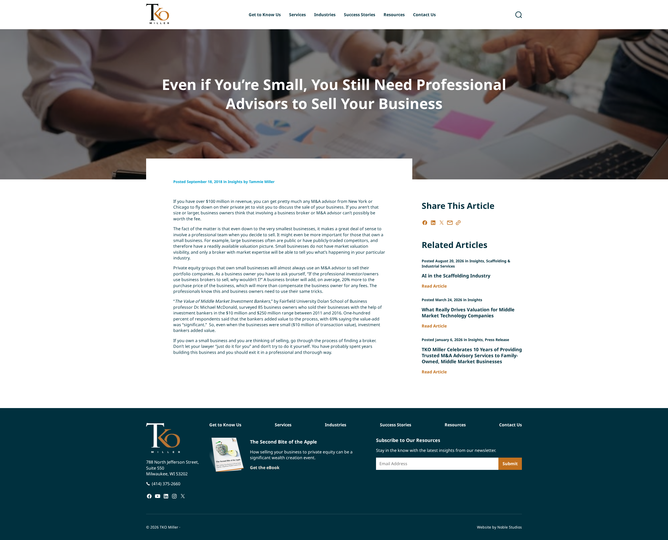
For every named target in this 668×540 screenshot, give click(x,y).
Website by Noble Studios (499, 527)
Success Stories (359, 15)
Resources (394, 15)
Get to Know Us (265, 15)
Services (297, 15)
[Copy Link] (458, 223)
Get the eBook (264, 467)
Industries (325, 15)
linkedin (166, 496)
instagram (174, 496)
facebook (149, 496)
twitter (183, 496)
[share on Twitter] (441, 223)
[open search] (518, 14)
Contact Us (424, 15)
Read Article (434, 286)
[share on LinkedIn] (433, 223)
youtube (157, 496)
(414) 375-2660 (166, 484)
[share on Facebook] (425, 223)
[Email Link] (450, 223)
